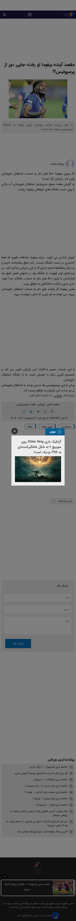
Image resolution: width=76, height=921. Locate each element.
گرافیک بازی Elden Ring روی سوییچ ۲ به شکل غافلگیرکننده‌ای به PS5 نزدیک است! (39, 447)
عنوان (53, 432)
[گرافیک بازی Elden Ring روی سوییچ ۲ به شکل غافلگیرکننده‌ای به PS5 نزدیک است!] (38, 469)
